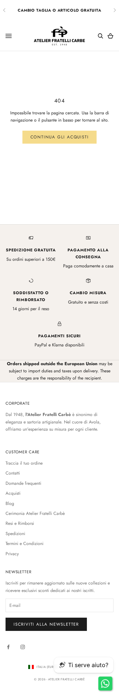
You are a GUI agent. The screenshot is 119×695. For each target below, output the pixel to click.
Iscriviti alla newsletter (46, 624)
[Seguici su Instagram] (22, 647)
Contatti (13, 473)
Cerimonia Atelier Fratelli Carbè (35, 513)
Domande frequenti (23, 483)
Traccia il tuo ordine (24, 463)
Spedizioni (15, 533)
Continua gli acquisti (59, 137)
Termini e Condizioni (24, 543)
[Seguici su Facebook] (8, 647)
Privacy (12, 554)
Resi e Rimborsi (20, 523)
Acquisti (13, 493)
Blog (10, 503)
